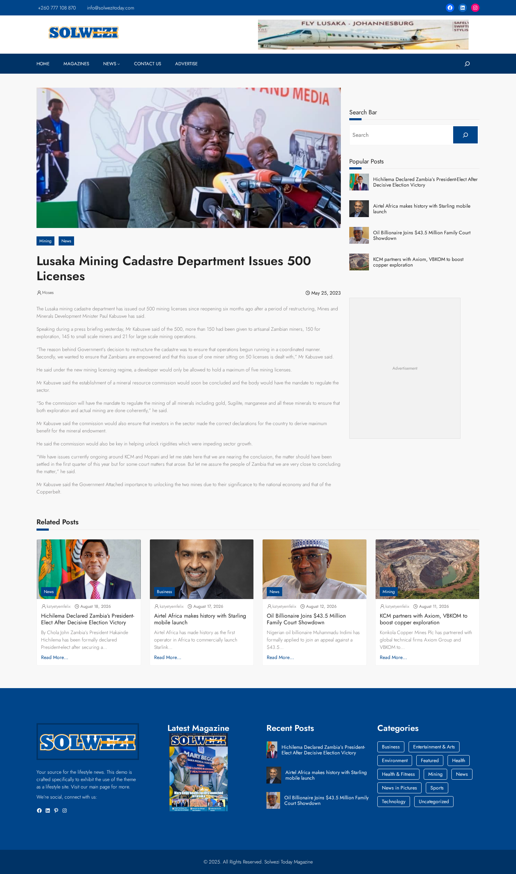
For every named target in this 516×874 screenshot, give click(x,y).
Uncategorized (434, 801)
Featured (430, 760)
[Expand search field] (467, 63)
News (66, 241)
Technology (393, 801)
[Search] (465, 134)
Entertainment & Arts (434, 746)
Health (458, 760)
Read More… (54, 657)
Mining (45, 241)
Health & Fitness (398, 774)
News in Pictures (399, 787)
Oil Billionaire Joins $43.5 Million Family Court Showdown (421, 236)
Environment (395, 760)
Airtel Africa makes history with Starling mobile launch (421, 209)
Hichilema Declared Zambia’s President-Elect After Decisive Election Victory (425, 182)
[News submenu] (118, 63)
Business (164, 592)
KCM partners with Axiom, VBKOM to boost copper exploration (418, 262)
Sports (437, 787)
